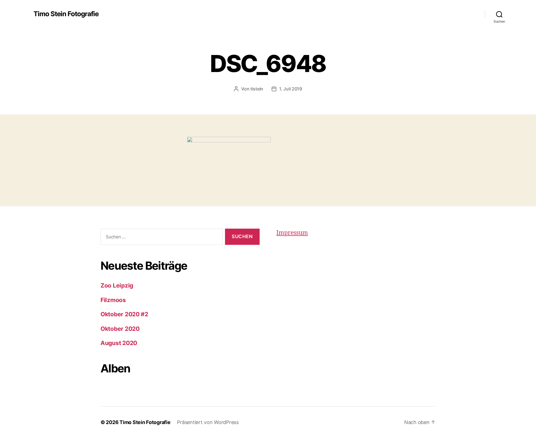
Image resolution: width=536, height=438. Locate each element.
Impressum (292, 233)
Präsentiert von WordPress (207, 422)
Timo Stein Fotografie (66, 14)
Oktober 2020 (120, 328)
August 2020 (118, 342)
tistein (256, 89)
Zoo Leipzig (116, 285)
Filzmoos (113, 299)
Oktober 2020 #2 (124, 314)
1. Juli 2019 (290, 89)
